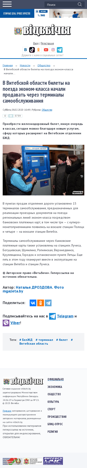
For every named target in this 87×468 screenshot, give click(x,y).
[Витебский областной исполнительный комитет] (33, 464)
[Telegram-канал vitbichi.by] (59, 52)
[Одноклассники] (40, 303)
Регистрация (47, 43)
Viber (15, 322)
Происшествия (57, 416)
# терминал (45, 340)
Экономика (55, 387)
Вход (36, 43)
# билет (62, 340)
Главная (8, 65)
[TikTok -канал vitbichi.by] (32, 52)
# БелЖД (26, 340)
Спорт (52, 409)
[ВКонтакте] (33, 303)
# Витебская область (46, 342)
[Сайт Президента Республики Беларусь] (13, 464)
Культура (53, 402)
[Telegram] (48, 303)
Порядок (7, 410)
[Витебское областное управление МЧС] (53, 464)
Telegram (65, 316)
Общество (43, 65)
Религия (53, 431)
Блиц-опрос (55, 424)
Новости (25, 65)
